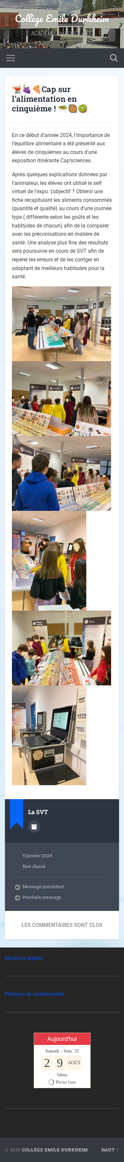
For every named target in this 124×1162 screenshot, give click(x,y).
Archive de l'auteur (34, 827)
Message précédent (43, 886)
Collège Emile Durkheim (62, 18)
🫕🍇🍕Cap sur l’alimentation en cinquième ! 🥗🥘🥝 (50, 99)
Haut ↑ (110, 1149)
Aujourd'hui (62, 1039)
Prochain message (42, 897)
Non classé (34, 866)
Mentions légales (24, 958)
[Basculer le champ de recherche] (114, 58)
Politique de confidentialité (34, 994)
